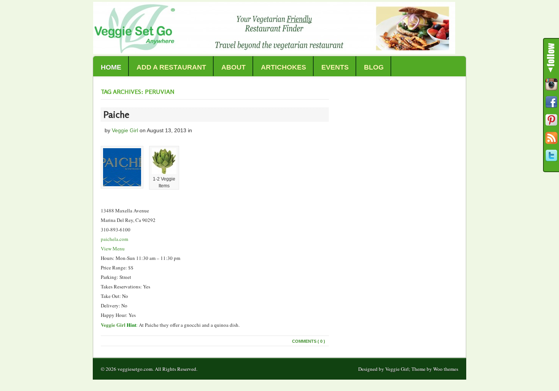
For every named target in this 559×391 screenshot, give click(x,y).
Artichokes (283, 67)
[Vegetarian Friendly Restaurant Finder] (274, 52)
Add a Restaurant (171, 67)
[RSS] (551, 138)
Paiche (116, 114)
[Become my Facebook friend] (551, 102)
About (233, 67)
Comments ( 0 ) (308, 341)
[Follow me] (551, 84)
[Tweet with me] (551, 156)
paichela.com (114, 239)
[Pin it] (551, 120)
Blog (374, 67)
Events (335, 67)
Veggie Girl (125, 130)
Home (111, 67)
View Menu (113, 248)
